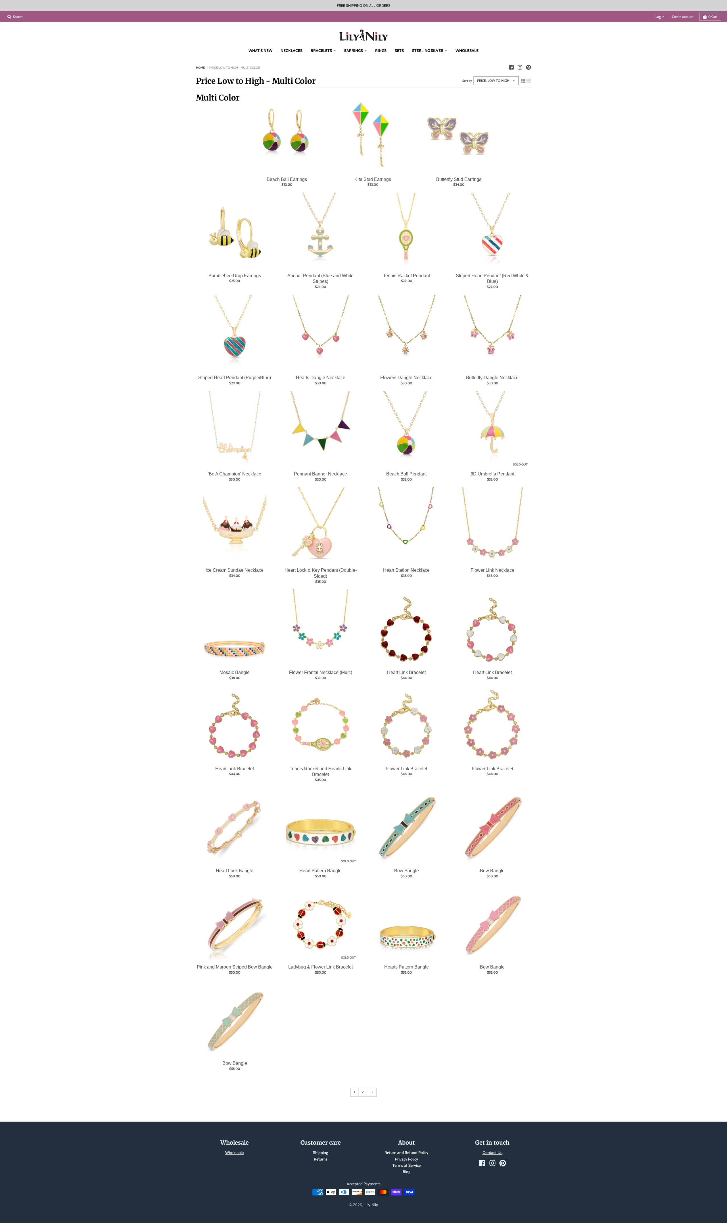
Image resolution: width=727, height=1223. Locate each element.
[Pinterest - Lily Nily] (528, 67)
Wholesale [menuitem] (467, 50)
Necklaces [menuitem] (291, 50)
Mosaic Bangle (235, 672)
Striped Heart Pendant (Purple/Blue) (234, 377)
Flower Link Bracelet (406, 768)
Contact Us (492, 1152)
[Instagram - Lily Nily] (520, 67)
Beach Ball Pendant (406, 473)
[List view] (529, 80)
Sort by (467, 81)
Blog (406, 1171)
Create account (682, 16)
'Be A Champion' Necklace (234, 473)
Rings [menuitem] (381, 50)
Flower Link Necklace (492, 570)
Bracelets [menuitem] (321, 50)
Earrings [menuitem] (353, 50)
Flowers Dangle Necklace (406, 377)
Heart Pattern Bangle (320, 870)
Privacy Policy (406, 1159)
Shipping (320, 1152)
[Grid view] (523, 80)
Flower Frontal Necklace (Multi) (320, 672)
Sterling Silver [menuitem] (427, 50)
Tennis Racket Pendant (406, 275)
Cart (712, 16)
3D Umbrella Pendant (492, 473)
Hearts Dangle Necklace (320, 377)
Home (200, 68)
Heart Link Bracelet (406, 672)
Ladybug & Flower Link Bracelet (320, 967)
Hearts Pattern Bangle (406, 967)
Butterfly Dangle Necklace (492, 377)
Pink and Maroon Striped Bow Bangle (235, 967)
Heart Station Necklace (406, 570)
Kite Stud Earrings (372, 179)
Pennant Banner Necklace (320, 473)
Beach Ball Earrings (287, 179)
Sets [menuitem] (399, 50)
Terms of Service (406, 1165)
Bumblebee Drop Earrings (234, 275)
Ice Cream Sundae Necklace (235, 570)
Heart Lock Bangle (234, 870)
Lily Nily (371, 1205)
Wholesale (234, 1152)
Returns (320, 1159)
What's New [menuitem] (260, 50)
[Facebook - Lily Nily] (511, 67)
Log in (660, 16)
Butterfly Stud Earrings (458, 179)
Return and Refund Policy (406, 1152)
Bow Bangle (406, 870)
